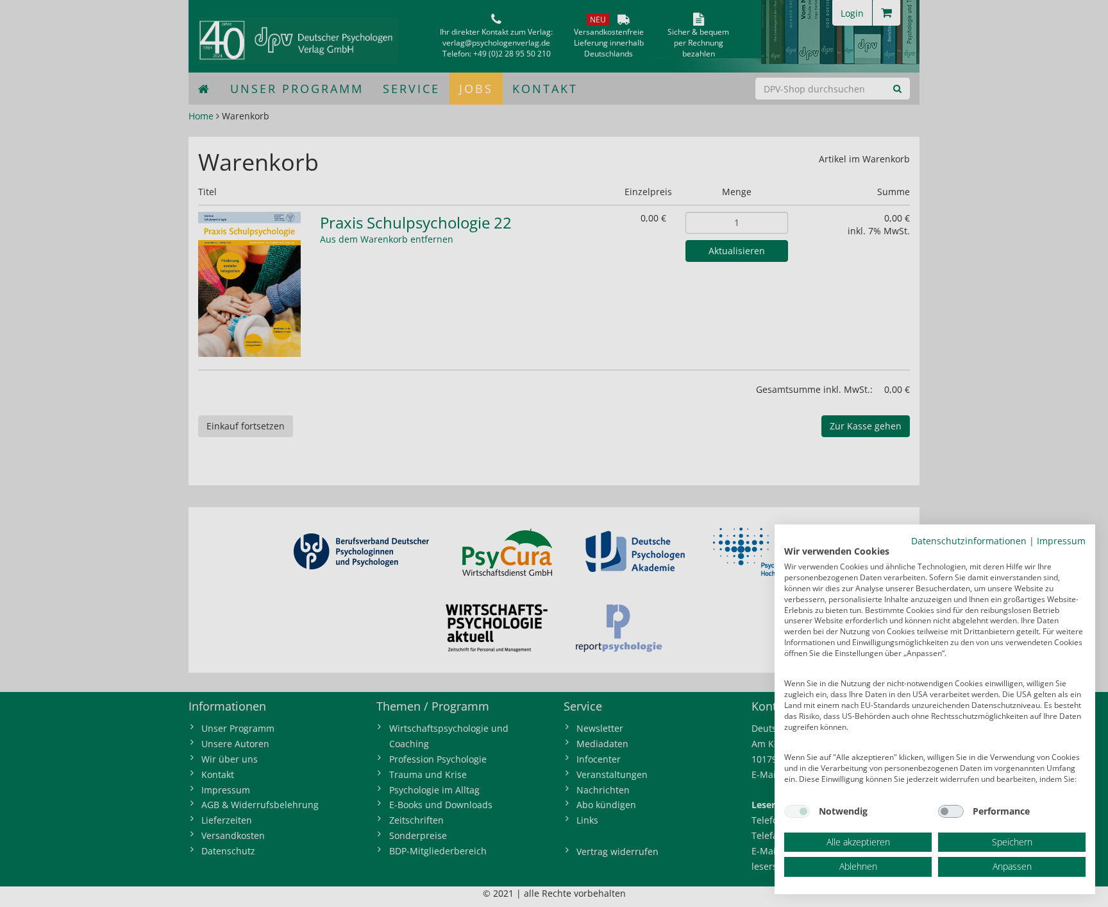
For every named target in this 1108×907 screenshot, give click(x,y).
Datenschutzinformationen (969, 541)
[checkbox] (797, 811)
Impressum (1061, 541)
